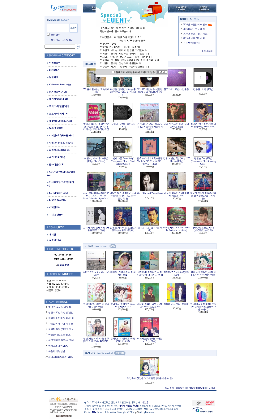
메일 (94, 412)
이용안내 (210, 388)
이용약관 (180, 388)
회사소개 (169, 388)
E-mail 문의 (64, 265)
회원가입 (55, 40)
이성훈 (145, 402)
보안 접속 (56, 34)
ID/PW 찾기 (67, 40)
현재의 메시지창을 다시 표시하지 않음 (135, 72)
